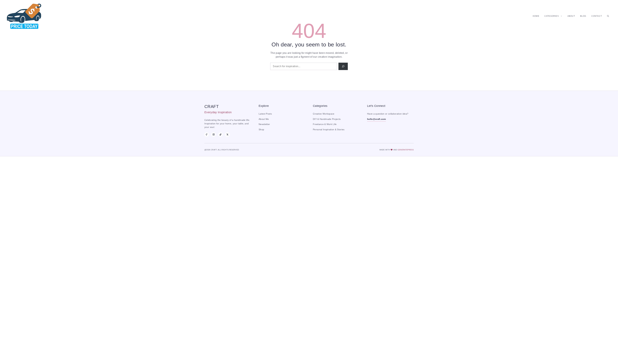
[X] (227, 134)
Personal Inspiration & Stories (329, 129)
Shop (261, 129)
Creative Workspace (323, 114)
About (571, 16)
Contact (596, 16)
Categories (551, 16)
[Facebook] (206, 134)
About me (264, 119)
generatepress (406, 150)
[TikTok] (220, 134)
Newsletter (264, 124)
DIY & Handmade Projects (327, 119)
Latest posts (265, 114)
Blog (583, 16)
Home (536, 16)
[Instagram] (213, 134)
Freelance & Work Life (325, 124)
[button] (608, 16)
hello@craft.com (376, 119)
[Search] (343, 66)
